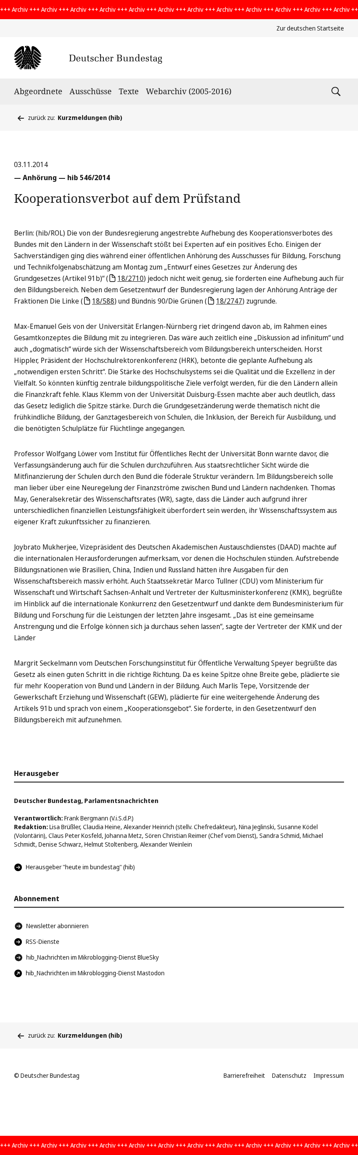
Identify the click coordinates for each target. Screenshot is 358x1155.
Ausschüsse (90, 91)
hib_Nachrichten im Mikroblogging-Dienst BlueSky (92, 957)
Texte (129, 91)
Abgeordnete (38, 91)
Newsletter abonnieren (57, 926)
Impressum (328, 1075)
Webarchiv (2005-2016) (188, 91)
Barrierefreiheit (244, 1075)
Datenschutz (289, 1075)
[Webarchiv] (88, 58)
